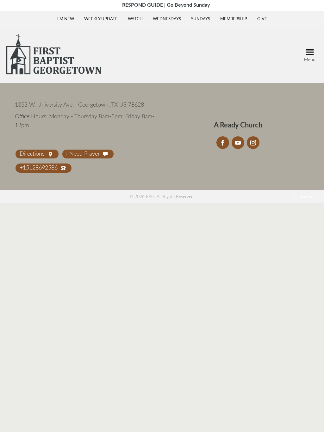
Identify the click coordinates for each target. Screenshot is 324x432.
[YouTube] (238, 142)
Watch (135, 19)
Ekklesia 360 (305, 197)
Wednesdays (167, 19)
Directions (33, 154)
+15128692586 (39, 168)
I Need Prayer (83, 154)
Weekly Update (101, 19)
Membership (233, 19)
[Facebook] (222, 142)
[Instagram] (253, 142)
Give (262, 19)
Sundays (200, 19)
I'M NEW (65, 19)
